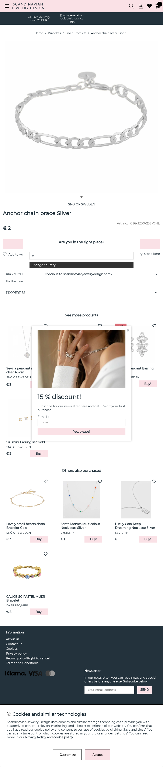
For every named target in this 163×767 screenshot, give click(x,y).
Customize (68, 755)
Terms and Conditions (22, 663)
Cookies (12, 649)
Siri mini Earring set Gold (25, 442)
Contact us (14, 644)
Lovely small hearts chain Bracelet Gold (25, 526)
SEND (144, 690)
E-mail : (43, 417)
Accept (98, 755)
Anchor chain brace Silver (108, 33)
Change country (44, 265)
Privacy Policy (35, 737)
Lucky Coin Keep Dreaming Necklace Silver (135, 526)
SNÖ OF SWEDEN (81, 204)
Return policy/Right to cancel (28, 658)
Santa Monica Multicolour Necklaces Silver (80, 526)
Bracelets (54, 33)
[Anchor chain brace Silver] (81, 197)
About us (12, 639)
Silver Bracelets (76, 33)
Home (39, 33)
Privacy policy (16, 653)
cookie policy (63, 737)
